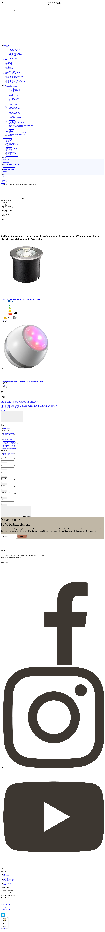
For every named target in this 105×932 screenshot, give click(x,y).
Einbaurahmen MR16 (11, 154)
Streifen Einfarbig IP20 (14, 49)
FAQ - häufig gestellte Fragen (10, 880)
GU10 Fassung (9, 139)
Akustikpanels (9, 136)
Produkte (3, 180)
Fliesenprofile (9, 63)
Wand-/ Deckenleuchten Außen (16, 126)
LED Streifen (6, 45)
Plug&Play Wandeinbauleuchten (13, 80)
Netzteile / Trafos (10, 93)
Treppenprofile (9, 66)
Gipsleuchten (12, 116)
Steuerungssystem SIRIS (14, 89)
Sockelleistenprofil (10, 71)
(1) (4, 385)
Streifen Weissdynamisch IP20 (16, 53)
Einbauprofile (9, 64)
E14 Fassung (9, 140)
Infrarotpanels (9, 135)
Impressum (5, 874)
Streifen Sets (12, 57)
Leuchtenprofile (9, 68)
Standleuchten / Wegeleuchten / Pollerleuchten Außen (21, 125)
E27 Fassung (9, 141)
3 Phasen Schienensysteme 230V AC (17, 132)
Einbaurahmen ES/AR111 (12, 156)
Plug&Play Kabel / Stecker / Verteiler (14, 84)
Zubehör (8, 100)
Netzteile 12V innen (13, 94)
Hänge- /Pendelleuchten (14, 113)
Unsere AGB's (6, 878)
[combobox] (7, 10)
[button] (3, 221)
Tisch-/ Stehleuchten (13, 115)
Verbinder (11, 102)
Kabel (10, 103)
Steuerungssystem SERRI (15, 88)
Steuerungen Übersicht (11, 86)
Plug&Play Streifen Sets (11, 77)
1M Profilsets (9, 70)
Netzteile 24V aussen (14, 98)
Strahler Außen (12, 123)
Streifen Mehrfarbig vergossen (16, 55)
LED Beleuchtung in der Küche (8, 409)
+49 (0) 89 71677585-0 (6, 904)
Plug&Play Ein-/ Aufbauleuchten (13, 79)
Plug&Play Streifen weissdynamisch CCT (15, 76)
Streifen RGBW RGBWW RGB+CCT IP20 (19, 52)
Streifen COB (12, 48)
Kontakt (5, 884)
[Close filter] (12, 416)
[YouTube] (53, 868)
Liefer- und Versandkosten (9, 879)
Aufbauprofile (9, 61)
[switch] (4, 926)
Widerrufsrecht (6, 877)
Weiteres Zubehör (13, 104)
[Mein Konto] (11, 21)
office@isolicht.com (5, 909)
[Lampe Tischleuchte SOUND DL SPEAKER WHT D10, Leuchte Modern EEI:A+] (26, 419)
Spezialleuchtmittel (10, 152)
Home (4, 176)
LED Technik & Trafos (8, 85)
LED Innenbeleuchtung (11, 107)
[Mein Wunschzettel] (11, 32)
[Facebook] (53, 666)
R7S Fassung (9, 149)
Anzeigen (3, 390)
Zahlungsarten (6, 882)
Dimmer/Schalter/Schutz (14, 90)
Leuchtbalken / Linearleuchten (16, 117)
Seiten (3, 183)
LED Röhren (12, 118)
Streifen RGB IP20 (13, 50)
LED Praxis (3, 410)
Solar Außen (12, 130)
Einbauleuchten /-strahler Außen (16, 122)
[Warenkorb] (11, 43)
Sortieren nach (4, 200)
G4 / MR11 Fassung (10, 143)
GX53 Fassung (9, 147)
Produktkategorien (5, 181)
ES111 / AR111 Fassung (11, 148)
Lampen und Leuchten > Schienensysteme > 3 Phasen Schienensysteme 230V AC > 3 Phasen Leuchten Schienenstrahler (28, 406)
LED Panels (12, 120)
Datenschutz (6, 875)
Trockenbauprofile (10, 62)
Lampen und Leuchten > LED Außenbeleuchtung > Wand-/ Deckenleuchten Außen (19, 401)
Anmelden (22, 536)
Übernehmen (3, 462)
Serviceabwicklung (7, 883)
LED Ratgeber (4, 928)
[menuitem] (53, 159)
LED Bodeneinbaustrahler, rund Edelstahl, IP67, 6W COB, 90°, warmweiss (21, 299)
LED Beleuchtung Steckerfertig (10, 73)
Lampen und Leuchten (8, 106)
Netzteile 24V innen (13, 95)
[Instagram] (53, 767)
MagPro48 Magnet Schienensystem (17, 134)
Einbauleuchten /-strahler (14, 108)
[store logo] (4, 8)
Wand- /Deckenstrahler (14, 112)
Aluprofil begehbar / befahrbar (13, 72)
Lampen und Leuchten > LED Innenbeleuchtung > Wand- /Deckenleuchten (18, 402)
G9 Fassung (9, 145)
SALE (4, 157)
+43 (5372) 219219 (5, 907)
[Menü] (7, 918)
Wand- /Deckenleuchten (14, 111)
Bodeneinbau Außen (13, 127)
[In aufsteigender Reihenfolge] (11, 232)
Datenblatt (5, 320)
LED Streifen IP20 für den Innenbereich (10, 407)
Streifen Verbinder (13, 58)
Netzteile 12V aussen (14, 97)
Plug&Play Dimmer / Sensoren (13, 82)
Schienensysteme (10, 131)
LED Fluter (11, 129)
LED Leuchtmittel (7, 138)
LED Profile (6, 59)
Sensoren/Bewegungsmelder (15, 91)
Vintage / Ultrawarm (11, 150)
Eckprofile (8, 67)
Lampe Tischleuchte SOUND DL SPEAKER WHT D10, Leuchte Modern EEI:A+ (23, 381)
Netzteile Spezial (13, 99)
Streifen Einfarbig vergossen (15, 54)
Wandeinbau (12, 109)
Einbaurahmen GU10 (11, 153)
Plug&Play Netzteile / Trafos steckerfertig (15, 81)
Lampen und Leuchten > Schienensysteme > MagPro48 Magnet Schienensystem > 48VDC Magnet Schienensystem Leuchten (29, 405)
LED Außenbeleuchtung (11, 121)
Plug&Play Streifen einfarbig (12, 75)
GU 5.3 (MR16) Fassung (12, 144)
